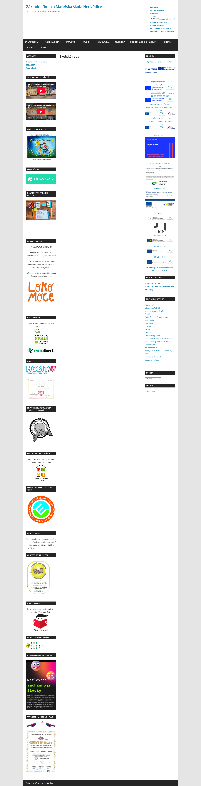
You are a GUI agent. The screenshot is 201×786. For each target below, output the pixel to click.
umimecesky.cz (151, 345)
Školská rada (103, 42)
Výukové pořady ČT (152, 308)
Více (34, 548)
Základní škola (31, 42)
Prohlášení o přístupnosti (160, 28)
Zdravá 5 (148, 354)
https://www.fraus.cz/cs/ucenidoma (159, 338)
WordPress (39, 783)
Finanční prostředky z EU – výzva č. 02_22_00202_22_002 (160, 94)
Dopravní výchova (152, 360)
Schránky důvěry (157, 10)
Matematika (149, 320)
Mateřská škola (52, 42)
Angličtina (149, 314)
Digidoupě (149, 323)
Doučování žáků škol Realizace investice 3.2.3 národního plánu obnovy (160, 121)
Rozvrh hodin (31, 68)
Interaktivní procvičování (154, 311)
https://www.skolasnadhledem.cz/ (158, 351)
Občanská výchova (152, 335)
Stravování (71, 42)
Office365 (154, 13)
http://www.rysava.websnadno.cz (158, 341)
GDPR (43, 48)
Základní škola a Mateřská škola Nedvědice (64, 6)
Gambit (49, 783)
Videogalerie (30, 48)
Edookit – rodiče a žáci (159, 22)
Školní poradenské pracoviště (143, 42)
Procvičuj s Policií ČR (153, 357)
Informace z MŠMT (152, 283)
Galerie (167, 42)
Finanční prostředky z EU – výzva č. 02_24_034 (160, 83)
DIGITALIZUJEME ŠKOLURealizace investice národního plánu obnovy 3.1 (160, 107)
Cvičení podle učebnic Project (156, 317)
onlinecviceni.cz (151, 348)
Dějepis (148, 332)
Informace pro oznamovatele (162, 31)
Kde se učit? (149, 305)
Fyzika (147, 329)
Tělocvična (120, 42)
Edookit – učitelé (157, 25)
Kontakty (154, 7)
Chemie (148, 326)
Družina (86, 42)
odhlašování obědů (167, 19)
